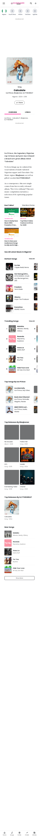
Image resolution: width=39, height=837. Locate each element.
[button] (35, 3)
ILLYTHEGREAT (28, 93)
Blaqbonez (18, 93)
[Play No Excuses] (8, 435)
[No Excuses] (11, 432)
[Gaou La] (18, 349)
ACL (5, 464)
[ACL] (11, 454)
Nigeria (14, 97)
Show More (19, 578)
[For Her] (18, 267)
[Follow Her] (27, 432)
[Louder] (27, 454)
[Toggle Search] (31, 3)
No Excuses (8, 442)
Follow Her (24, 442)
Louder (22, 464)
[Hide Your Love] (18, 369)
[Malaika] (18, 329)
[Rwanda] (18, 339)
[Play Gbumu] (9, 298)
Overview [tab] (13, 112)
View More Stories (28, 205)
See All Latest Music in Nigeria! (17, 252)
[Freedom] (18, 288)
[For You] (18, 359)
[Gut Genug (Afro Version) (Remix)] (18, 277)
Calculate (8, 517)
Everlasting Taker (10, 487)
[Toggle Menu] (4, 3)
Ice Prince (9, 93)
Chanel (22, 487)
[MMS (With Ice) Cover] (18, 409)
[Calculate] (11, 507)
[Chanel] (27, 477)
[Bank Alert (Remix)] (18, 399)
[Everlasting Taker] (11, 477)
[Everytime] (18, 308)
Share (20, 103)
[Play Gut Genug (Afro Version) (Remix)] (9, 277)
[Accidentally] (18, 389)
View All (32, 259)
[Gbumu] (18, 298)
